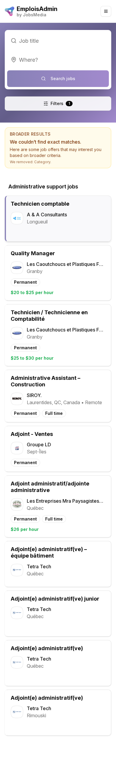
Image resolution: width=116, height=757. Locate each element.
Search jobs (63, 78)
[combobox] (58, 59)
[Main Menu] (106, 11)
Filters (60, 103)
